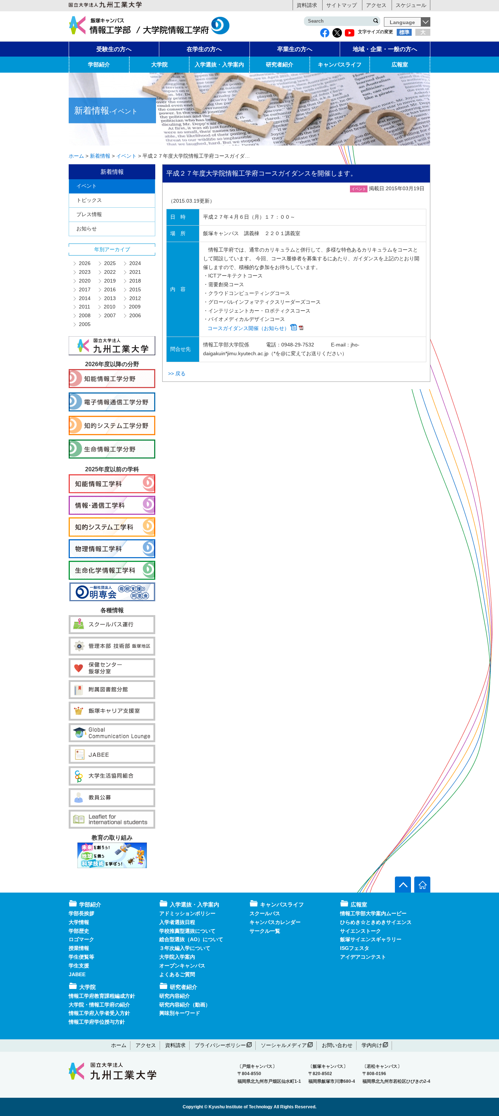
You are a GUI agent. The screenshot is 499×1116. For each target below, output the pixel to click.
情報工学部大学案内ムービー (373, 913)
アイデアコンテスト (363, 957)
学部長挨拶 (81, 913)
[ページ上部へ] (403, 885)
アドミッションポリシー (187, 913)
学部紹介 (99, 64)
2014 (84, 298)
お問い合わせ (337, 1045)
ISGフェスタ (354, 948)
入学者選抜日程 (177, 922)
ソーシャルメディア (284, 1045)
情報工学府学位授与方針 (97, 1022)
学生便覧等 (81, 957)
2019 (109, 281)
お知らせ (86, 228)
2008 (84, 315)
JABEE (77, 974)
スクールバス (265, 913)
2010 (109, 307)
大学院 (159, 64)
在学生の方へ (204, 49)
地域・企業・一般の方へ (385, 49)
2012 (134, 298)
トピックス (89, 200)
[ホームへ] (422, 885)
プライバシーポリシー (220, 1045)
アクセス (376, 5)
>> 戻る (177, 373)
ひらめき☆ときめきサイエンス (376, 922)
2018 (134, 281)
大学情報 (79, 922)
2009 (134, 307)
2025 (109, 263)
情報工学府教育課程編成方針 (102, 996)
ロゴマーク (81, 939)
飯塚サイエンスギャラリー (370, 939)
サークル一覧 (265, 931)
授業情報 (79, 948)
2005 (84, 324)
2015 (134, 289)
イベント (86, 186)
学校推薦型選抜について (187, 931)
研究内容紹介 (174, 996)
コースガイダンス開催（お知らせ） (248, 328)
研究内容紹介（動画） (184, 1005)
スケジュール (411, 5)
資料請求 (307, 5)
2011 (84, 307)
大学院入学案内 (177, 957)
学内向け (372, 1045)
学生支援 (79, 966)
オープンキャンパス (182, 966)
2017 (84, 289)
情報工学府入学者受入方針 (99, 1013)
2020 (84, 281)
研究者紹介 (279, 64)
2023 (84, 272)
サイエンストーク (360, 931)
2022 (109, 272)
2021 (134, 272)
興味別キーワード (179, 1013)
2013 (109, 298)
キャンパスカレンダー (275, 922)
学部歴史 (79, 931)
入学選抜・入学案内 (219, 64)
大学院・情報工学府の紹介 (99, 1005)
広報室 (400, 64)
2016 (109, 289)
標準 (404, 32)
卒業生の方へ (294, 49)
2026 (84, 263)
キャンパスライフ (340, 64)
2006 (134, 315)
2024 (134, 263)
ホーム (118, 1045)
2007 (109, 315)
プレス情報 (89, 214)
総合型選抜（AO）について (191, 939)
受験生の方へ (114, 49)
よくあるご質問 (177, 974)
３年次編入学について (184, 948)
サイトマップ (341, 5)
